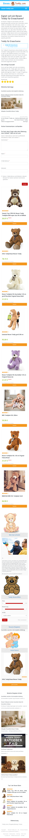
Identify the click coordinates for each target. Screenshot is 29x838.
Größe (3, 612)
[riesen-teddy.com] (14, 3)
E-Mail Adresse (5, 161)
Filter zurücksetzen (22, 620)
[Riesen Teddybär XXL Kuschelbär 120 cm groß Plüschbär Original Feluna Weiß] (14, 279)
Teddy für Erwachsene (11, 45)
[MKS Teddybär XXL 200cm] (14, 400)
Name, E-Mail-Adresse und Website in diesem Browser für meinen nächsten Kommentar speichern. (15, 177)
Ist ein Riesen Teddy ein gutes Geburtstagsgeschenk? (8, 119)
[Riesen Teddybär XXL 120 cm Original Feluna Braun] (14, 440)
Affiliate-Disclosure (15, 835)
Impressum (5, 834)
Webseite (3, 168)
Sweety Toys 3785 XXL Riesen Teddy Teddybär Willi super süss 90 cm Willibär (14, 214)
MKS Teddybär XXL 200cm (9, 415)
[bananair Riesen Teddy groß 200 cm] (14, 319)
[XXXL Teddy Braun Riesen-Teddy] (14, 239)
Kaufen (14, 223)
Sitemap (18, 834)
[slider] (5, 603)
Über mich (23, 834)
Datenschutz (12, 834)
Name (3, 153)
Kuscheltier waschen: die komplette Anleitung (12, 91)
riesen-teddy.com (7, 8)
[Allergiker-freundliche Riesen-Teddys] (14, 103)
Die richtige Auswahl (13, 46)
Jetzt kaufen (14, 684)
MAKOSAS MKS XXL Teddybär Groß (12, 496)
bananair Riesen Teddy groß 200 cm (12, 334)
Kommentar (4, 140)
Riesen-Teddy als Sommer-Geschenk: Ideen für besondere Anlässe (12, 95)
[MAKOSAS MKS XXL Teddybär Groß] (14, 481)
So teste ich (7, 835)
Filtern (4, 620)
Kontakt (22, 835)
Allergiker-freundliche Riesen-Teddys (10, 111)
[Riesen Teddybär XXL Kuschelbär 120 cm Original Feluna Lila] (14, 360)
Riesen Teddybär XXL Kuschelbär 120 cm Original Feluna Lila (14, 376)
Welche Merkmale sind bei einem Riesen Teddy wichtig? (21, 119)
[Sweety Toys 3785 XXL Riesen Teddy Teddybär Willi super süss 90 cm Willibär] (14, 198)
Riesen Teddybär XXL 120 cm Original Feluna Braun (13, 457)
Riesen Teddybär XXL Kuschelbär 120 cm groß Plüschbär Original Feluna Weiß (14, 295)
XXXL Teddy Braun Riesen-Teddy (11, 254)
